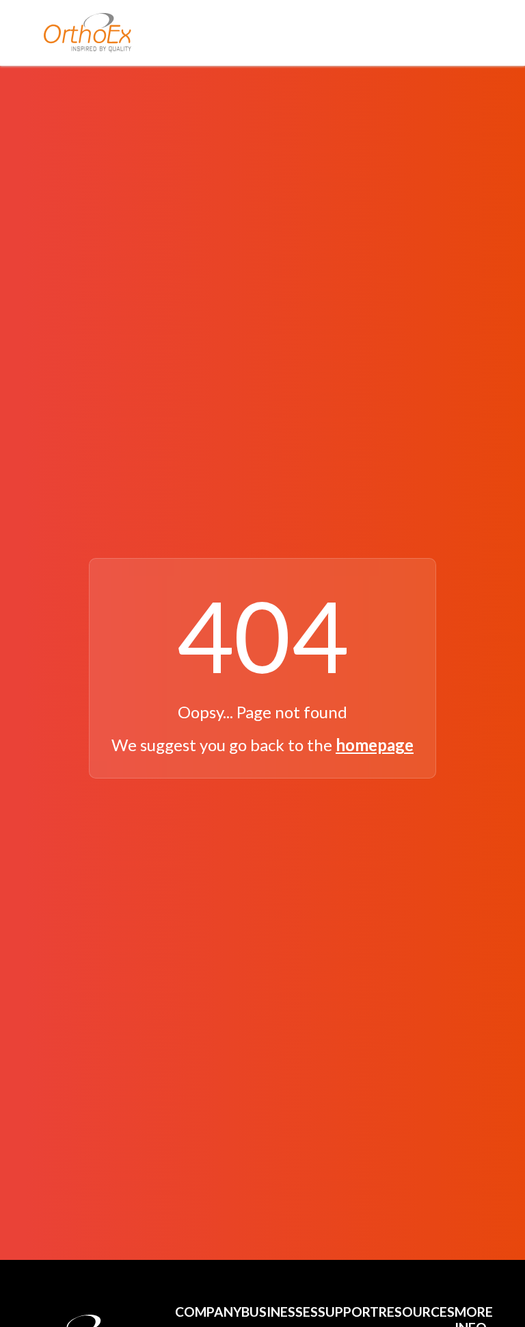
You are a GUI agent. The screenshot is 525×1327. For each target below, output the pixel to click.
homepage (375, 745)
